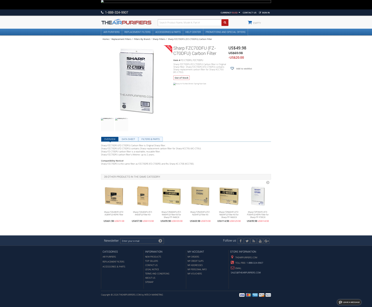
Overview (109, 139)
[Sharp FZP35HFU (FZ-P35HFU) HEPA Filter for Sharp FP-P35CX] (258, 196)
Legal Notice (152, 269)
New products (153, 256)
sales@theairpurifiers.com (246, 272)
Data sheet (128, 139)
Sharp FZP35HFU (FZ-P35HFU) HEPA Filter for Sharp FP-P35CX (258, 214)
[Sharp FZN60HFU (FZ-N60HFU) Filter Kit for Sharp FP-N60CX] (229, 196)
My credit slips (196, 260)
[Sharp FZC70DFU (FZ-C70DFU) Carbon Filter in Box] (107, 124)
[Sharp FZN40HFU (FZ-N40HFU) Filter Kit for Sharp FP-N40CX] (171, 196)
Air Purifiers (111, 32)
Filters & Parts (151, 139)
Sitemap (149, 282)
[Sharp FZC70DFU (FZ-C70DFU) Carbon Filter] (121, 124)
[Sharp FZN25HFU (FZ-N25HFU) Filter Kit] (200, 196)
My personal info (197, 269)
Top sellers (151, 260)
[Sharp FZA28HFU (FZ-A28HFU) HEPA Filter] (114, 196)
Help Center (193, 32)
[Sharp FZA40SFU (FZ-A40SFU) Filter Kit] (143, 196)
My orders (193, 256)
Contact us (249, 12)
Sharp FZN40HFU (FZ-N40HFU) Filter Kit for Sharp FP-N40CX (171, 214)
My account (196, 251)
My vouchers (195, 273)
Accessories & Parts (168, 32)
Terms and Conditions (157, 273)
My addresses (195, 265)
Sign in (265, 12)
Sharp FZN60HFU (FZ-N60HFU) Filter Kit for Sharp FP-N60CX (229, 214)
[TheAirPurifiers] (129, 22)
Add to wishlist (244, 68)
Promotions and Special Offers (225, 32)
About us (150, 277)
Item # (176, 60)
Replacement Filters (137, 32)
